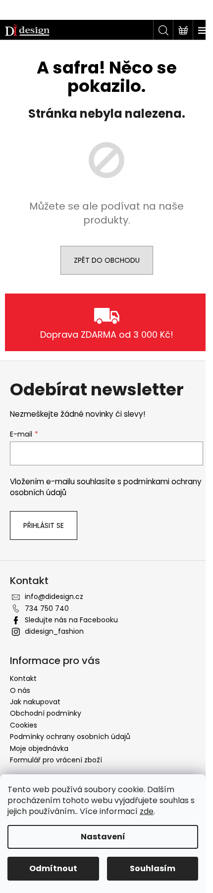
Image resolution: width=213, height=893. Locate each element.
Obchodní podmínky (45, 713)
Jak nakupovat (35, 702)
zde (147, 811)
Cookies (23, 725)
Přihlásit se (43, 525)
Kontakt (23, 678)
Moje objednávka (39, 748)
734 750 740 (47, 608)
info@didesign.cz (54, 596)
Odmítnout (53, 868)
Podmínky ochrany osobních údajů (70, 737)
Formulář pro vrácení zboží (56, 760)
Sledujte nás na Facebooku (71, 620)
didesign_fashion (54, 631)
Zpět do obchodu (107, 260)
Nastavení (103, 836)
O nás (20, 690)
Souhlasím (152, 868)
